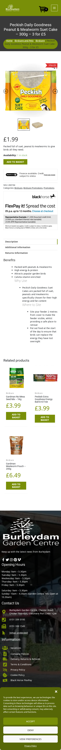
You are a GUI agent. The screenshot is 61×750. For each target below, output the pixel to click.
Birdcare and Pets (24, 40)
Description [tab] (11, 241)
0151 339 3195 (17, 619)
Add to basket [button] (16, 416)
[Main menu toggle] (54, 8)
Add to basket (15, 161)
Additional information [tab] (17, 247)
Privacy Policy (30, 746)
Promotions (49, 188)
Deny (30, 730)
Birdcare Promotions (33, 188)
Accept (30, 721)
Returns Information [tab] (16, 252)
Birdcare (40, 40)
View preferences (30, 739)
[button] (56, 691)
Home (9, 40)
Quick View (16, 387)
